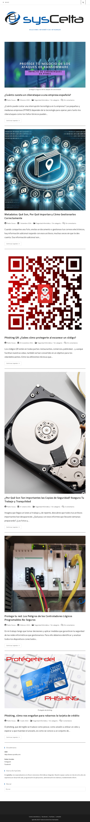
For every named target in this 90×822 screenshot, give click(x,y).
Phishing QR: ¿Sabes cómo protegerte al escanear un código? (40, 337)
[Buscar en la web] (83, 2)
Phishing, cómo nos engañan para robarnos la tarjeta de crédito (41, 715)
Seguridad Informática (41, 100)
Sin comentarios (69, 100)
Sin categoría (54, 100)
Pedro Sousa (11, 100)
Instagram (7, 762)
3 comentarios (69, 506)
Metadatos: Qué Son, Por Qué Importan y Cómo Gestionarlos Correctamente (40, 216)
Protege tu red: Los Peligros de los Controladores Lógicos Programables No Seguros (38, 618)
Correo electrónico (34, 817)
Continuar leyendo (13, 120)
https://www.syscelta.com (12, 754)
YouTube (51, 817)
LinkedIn (58, 817)
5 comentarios (67, 721)
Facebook (7, 764)
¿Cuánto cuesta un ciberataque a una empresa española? (37, 95)
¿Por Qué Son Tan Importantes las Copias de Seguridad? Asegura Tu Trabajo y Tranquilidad (44, 499)
